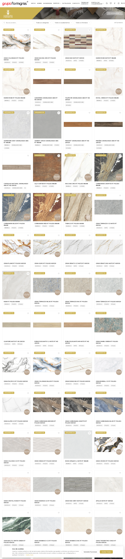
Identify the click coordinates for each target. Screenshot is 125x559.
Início (33, 3)
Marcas (56, 3)
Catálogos (66, 3)
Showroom (47, 3)
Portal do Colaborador (96, 3)
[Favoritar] (28, 30)
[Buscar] (107, 3)
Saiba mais (29, 555)
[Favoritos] (111, 3)
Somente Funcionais (90, 552)
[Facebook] (114, 3)
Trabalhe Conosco (84, 3)
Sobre (39, 3)
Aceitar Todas (106, 552)
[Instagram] (118, 3)
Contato (76, 3)
